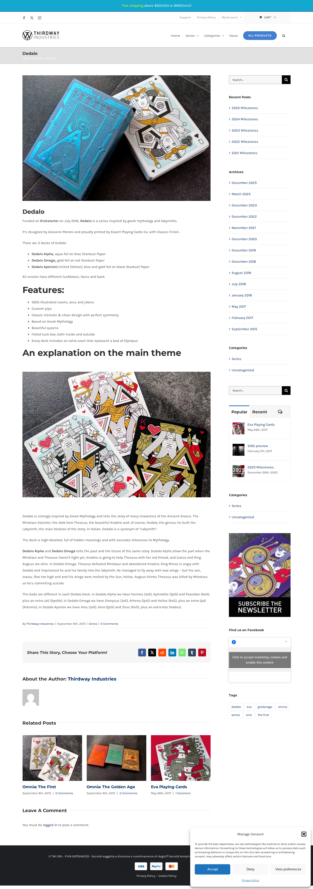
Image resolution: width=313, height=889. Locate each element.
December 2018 (244, 261)
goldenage (265, 707)
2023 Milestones (245, 130)
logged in (50, 825)
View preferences (288, 869)
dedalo (236, 707)
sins (249, 715)
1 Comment (118, 793)
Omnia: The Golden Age (52, 758)
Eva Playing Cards (116, 758)
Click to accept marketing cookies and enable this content (259, 659)
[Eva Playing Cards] (238, 426)
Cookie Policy (167, 876)
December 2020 (244, 239)
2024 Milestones (245, 119)
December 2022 (244, 216)
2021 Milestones (244, 153)
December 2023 (244, 205)
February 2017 (242, 318)
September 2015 (244, 329)
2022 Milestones (245, 142)
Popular (239, 412)
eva (249, 707)
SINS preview (180, 758)
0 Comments (109, 623)
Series (93, 623)
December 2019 (244, 250)
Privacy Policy (250, 880)
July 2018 (239, 284)
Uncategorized (243, 370)
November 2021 (244, 228)
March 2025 (241, 194)
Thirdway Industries (40, 623)
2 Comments (189, 793)
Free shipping (132, 5)
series (235, 715)
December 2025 (244, 183)
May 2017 (239, 306)
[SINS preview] (238, 447)
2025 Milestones (245, 108)
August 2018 (241, 273)
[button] (304, 834)
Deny (251, 869)
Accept (212, 869)
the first (263, 715)
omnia (282, 707)
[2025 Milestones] (238, 468)
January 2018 (242, 295)
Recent (259, 412)
